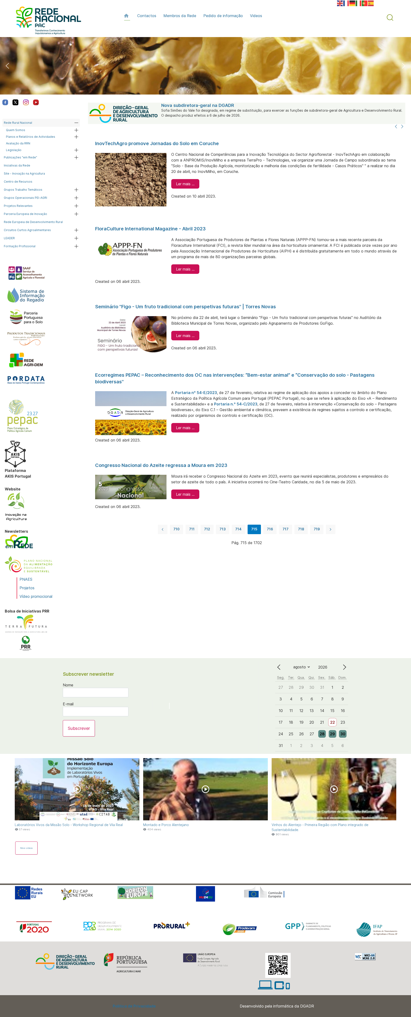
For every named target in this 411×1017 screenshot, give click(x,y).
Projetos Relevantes (18, 206)
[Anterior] (396, 126)
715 (254, 529)
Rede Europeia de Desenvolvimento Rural (33, 222)
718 (301, 529)
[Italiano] (359, 2)
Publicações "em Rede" (20, 157)
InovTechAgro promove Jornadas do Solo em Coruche (157, 143)
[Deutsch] (352, 2)
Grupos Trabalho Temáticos (23, 189)
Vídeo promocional (36, 596)
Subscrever (79, 728)
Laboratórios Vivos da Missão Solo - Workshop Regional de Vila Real (69, 825)
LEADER (9, 238)
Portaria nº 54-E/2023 (196, 392)
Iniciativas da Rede (17, 165)
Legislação (13, 150)
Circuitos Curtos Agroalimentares (27, 230)
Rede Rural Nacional (18, 122)
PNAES (26, 579)
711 (192, 529)
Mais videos (26, 848)
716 (270, 529)
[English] (340, 2)
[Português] (365, 2)
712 (207, 529)
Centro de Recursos (18, 181)
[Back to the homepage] (46, 21)
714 (238, 529)
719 (317, 529)
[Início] (127, 15)
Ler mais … (185, 183)
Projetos (27, 587)
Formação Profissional (19, 246)
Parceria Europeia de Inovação (25, 214)
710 (176, 529)
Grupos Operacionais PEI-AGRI (25, 198)
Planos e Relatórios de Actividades (30, 136)
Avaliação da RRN (18, 143)
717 (286, 529)
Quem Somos (15, 130)
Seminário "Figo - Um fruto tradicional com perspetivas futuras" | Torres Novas (185, 306)
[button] (390, 17)
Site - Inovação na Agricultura (24, 173)
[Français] (346, 2)
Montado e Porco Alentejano (166, 825)
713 (223, 529)
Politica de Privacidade (134, 1006)
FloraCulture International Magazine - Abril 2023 (150, 229)
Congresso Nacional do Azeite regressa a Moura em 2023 (161, 465)
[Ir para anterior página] (162, 529)
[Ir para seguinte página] (330, 529)
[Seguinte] (402, 126)
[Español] (371, 2)
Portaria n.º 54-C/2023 (235, 404)
